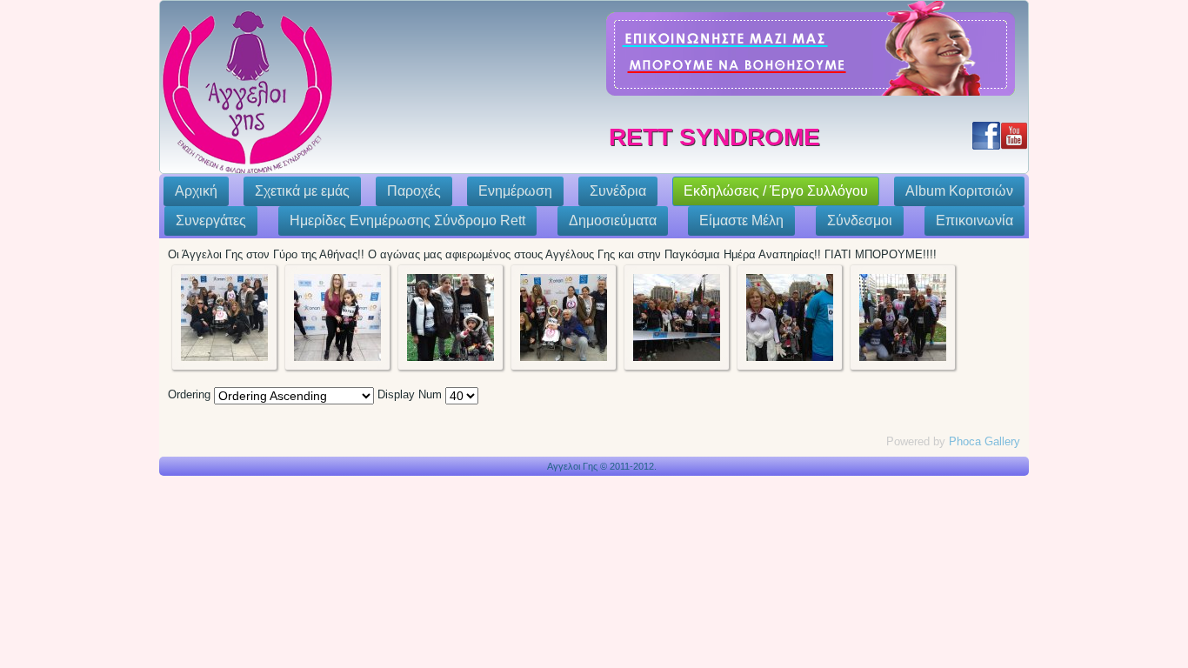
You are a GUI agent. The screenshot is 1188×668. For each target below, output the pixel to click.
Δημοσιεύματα (613, 220)
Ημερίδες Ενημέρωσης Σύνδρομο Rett (407, 220)
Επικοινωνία (974, 220)
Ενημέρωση (515, 191)
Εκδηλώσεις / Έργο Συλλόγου (776, 191)
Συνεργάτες (211, 220)
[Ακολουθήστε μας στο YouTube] (1014, 136)
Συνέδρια (618, 191)
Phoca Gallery (984, 441)
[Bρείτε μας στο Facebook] (986, 136)
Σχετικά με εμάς (302, 191)
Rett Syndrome (714, 137)
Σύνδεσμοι (859, 220)
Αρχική (196, 191)
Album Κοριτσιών (959, 191)
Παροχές (414, 191)
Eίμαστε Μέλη (741, 220)
